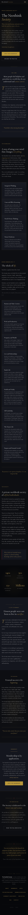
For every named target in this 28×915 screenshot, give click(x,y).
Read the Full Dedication (14, 828)
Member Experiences (20, 892)
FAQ (10, 900)
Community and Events (9, 896)
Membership (14, 888)
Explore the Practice (10, 59)
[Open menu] (25, 2)
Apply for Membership (10, 53)
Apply (21, 888)
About (7, 888)
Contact (16, 900)
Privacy (11, 907)
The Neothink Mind (7, 892)
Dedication (21, 896)
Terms (16, 907)
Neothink (7, 2)
